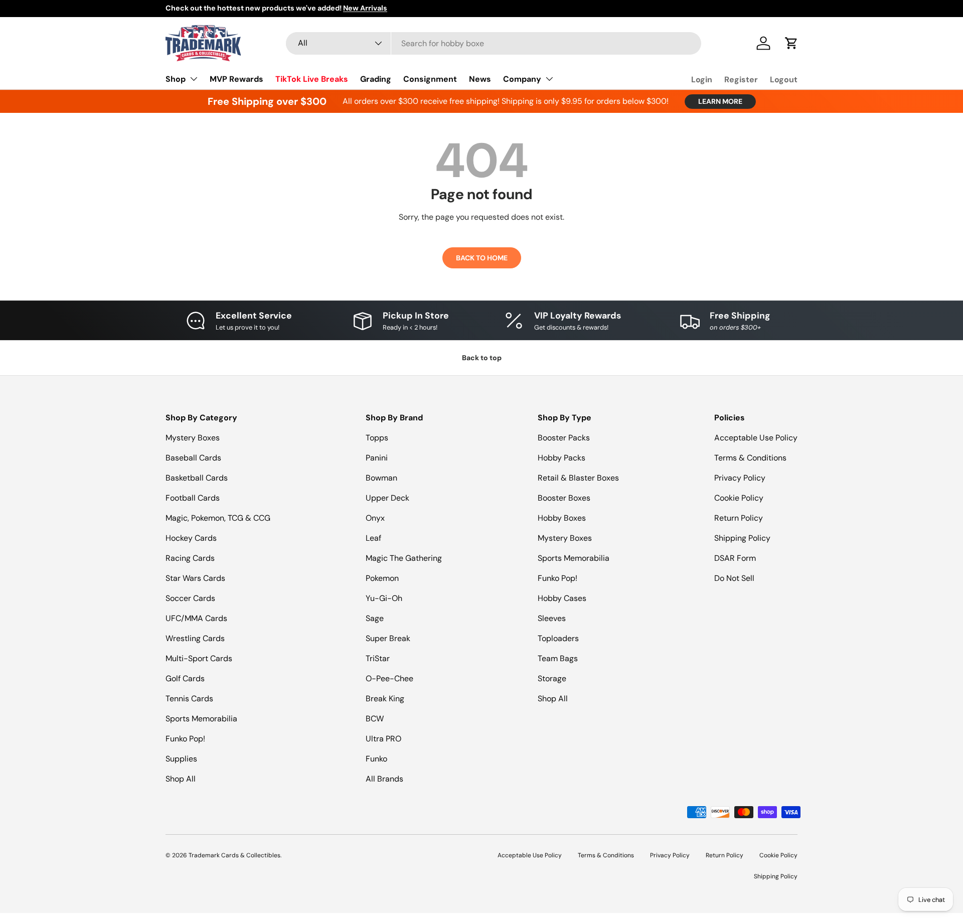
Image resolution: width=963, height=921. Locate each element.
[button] (791, 43)
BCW (375, 718)
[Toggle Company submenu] (549, 79)
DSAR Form (735, 558)
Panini (377, 457)
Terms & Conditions (750, 457)
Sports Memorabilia (201, 718)
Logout (783, 79)
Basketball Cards (197, 478)
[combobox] (494, 43)
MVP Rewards (236, 79)
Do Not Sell (734, 578)
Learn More (720, 101)
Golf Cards (185, 678)
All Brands (384, 779)
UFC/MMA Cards (196, 618)
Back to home (482, 257)
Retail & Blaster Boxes (578, 478)
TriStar (378, 658)
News (480, 79)
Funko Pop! (185, 738)
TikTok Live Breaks (311, 79)
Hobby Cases (562, 598)
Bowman (381, 478)
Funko (376, 758)
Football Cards (193, 498)
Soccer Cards (190, 598)
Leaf (373, 538)
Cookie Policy (738, 498)
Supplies (181, 758)
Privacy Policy (739, 478)
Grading (375, 79)
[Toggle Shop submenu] (194, 79)
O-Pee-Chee (389, 678)
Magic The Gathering (404, 558)
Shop (176, 79)
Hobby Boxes (562, 518)
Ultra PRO (383, 738)
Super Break (388, 638)
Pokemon (382, 578)
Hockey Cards (191, 538)
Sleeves (552, 618)
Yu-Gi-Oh (384, 598)
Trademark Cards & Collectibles (234, 855)
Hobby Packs (561, 457)
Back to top (482, 357)
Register (741, 79)
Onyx (375, 518)
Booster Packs (564, 437)
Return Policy (738, 518)
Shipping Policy (742, 538)
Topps (377, 437)
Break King (385, 698)
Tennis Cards (189, 698)
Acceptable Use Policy (755, 437)
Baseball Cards (193, 457)
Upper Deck (387, 498)
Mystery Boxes (193, 437)
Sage (375, 618)
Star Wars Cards (195, 578)
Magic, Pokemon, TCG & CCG (218, 518)
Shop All (181, 779)
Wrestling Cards (195, 638)
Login (701, 79)
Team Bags (558, 658)
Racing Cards (190, 558)
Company (522, 79)
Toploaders (558, 638)
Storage (552, 678)
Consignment (430, 79)
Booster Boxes (564, 498)
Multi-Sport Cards (199, 658)
